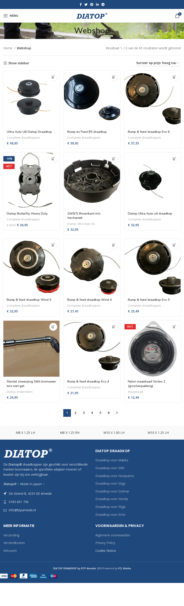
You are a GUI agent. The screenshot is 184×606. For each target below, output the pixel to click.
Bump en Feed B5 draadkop (87, 132)
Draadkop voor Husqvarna (114, 476)
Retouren (10, 550)
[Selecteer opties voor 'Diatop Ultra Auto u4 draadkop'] (174, 159)
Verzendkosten (14, 543)
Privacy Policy (105, 543)
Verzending (11, 535)
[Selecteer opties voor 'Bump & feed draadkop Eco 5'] (174, 245)
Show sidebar (18, 63)
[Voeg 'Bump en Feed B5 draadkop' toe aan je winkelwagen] (114, 77)
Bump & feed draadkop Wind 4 (89, 300)
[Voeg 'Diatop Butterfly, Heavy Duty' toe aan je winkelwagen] (53, 159)
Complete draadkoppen (23, 137)
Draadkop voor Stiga (110, 483)
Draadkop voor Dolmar (112, 491)
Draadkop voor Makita (111, 460)
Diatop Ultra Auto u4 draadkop (150, 213)
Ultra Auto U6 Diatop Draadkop (29, 132)
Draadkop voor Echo (110, 514)
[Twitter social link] (86, 4)
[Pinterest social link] (92, 4)
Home (8, 48)
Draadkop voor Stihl (109, 468)
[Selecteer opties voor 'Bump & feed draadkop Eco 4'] (114, 327)
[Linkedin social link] (97, 4)
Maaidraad (135, 392)
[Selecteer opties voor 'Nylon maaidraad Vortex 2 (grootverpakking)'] (174, 327)
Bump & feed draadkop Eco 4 (88, 381)
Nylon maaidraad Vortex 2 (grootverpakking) (146, 383)
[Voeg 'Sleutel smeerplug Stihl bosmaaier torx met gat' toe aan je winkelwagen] (53, 327)
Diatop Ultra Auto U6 (81, 224)
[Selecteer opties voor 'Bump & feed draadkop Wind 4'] (114, 245)
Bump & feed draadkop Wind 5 (29, 300)
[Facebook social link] (80, 4)
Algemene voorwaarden (112, 535)
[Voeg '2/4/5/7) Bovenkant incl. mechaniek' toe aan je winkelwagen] (114, 159)
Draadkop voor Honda (111, 499)
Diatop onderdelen (20, 392)
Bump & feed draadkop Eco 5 (149, 300)
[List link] (46, 501)
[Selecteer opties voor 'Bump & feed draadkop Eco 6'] (174, 77)
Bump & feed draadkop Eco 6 (149, 132)
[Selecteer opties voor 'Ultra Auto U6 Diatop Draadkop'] (53, 77)
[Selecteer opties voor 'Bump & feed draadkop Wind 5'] (53, 245)
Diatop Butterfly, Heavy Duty (27, 213)
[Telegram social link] (103, 4)
